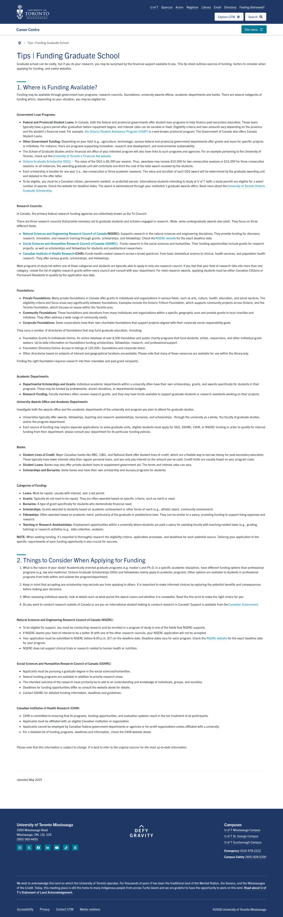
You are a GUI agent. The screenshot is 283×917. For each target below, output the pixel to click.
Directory (230, 7)
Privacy (44, 909)
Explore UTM (227, 17)
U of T (154, 7)
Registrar (192, 7)
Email (217, 7)
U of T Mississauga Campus (242, 830)
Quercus (166, 7)
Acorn (179, 7)
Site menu (252, 29)
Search (253, 17)
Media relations (90, 909)
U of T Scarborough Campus (242, 842)
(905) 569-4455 (27, 839)
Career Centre (27, 29)
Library (206, 7)
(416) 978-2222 (250, 851)
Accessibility (25, 909)
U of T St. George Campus (241, 836)
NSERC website (217, 638)
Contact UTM (64, 909)
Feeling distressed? (252, 7)
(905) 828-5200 (255, 857)
